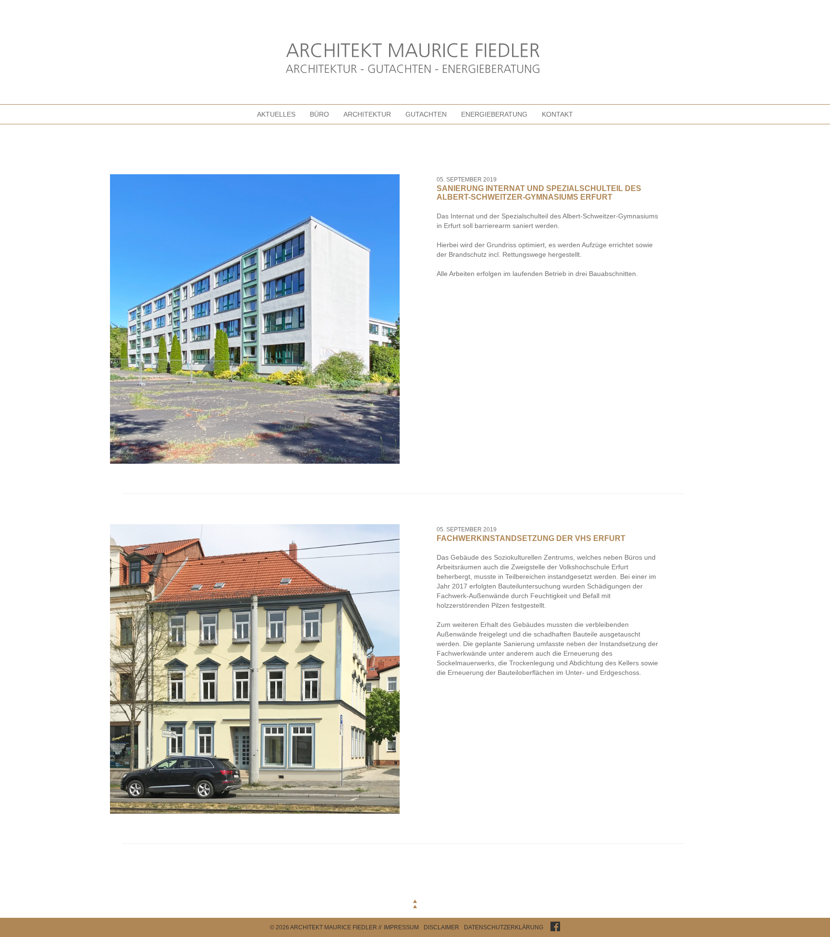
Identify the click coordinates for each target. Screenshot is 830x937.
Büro (319, 114)
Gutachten (426, 114)
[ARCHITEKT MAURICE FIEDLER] (415, 59)
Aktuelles (276, 114)
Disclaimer (441, 927)
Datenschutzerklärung (503, 927)
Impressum (401, 927)
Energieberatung (494, 114)
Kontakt (557, 114)
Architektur (367, 114)
